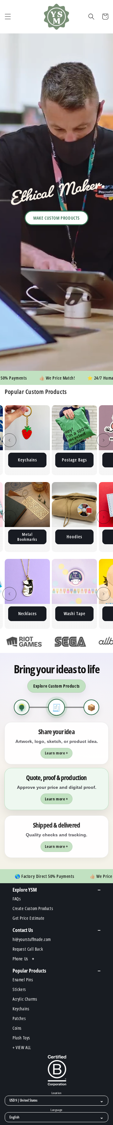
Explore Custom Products (56, 686)
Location (56, 1093)
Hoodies (34, 537)
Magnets (75, 460)
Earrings (81, 537)
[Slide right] (103, 440)
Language (56, 1110)
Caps (74, 613)
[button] (8, 16)
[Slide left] (9, 440)
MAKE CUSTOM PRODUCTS (56, 218)
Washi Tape (27, 613)
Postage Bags (27, 460)
